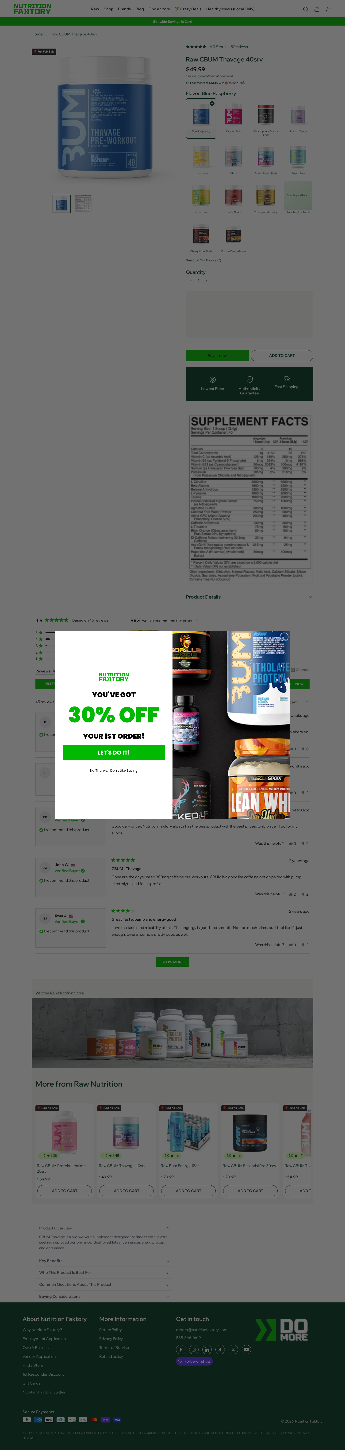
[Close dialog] (284, 637)
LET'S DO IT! (114, 752)
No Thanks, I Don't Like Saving (114, 770)
